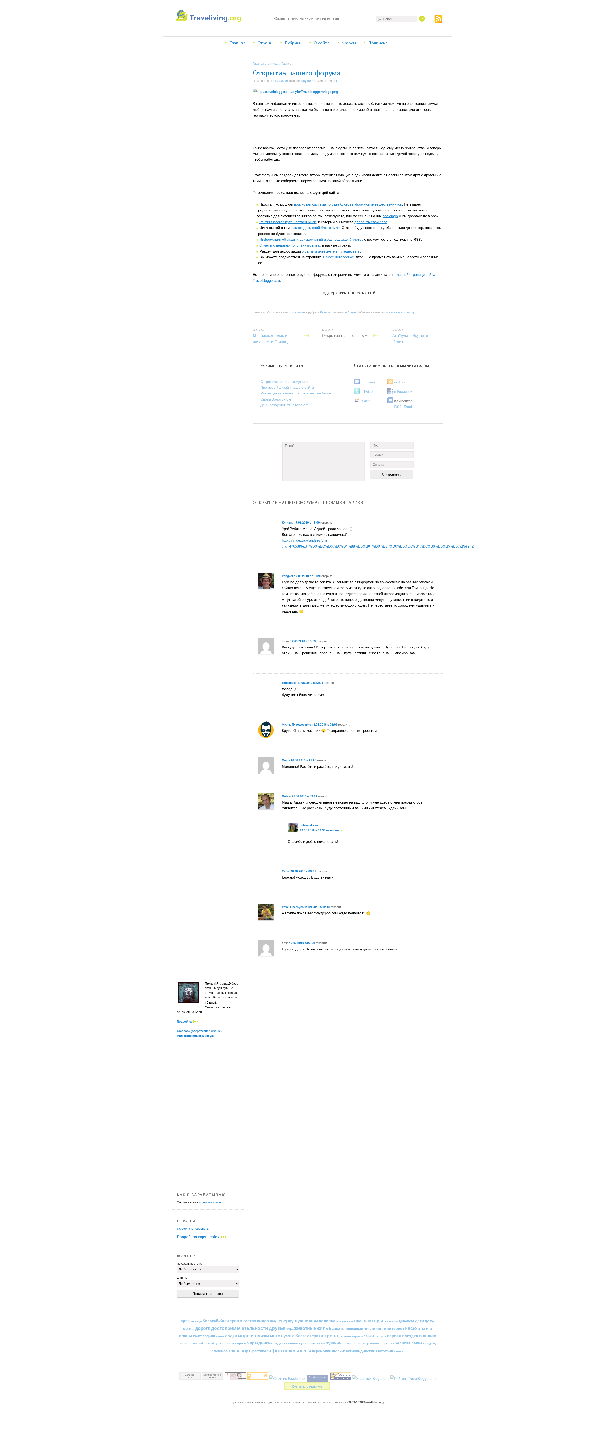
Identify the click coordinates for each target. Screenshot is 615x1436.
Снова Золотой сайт (277, 398)
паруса (380, 1336)
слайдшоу (429, 1343)
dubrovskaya (309, 825)
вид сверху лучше (289, 1321)
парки (368, 1335)
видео (263, 1321)
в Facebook (403, 391)
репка (416, 1343)
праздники (260, 1343)
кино (220, 1335)
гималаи (362, 1321)
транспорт (239, 1351)
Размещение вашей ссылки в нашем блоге (295, 392)
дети (419, 1321)
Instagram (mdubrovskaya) (195, 1036)
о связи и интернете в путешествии (330, 250)
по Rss (400, 381)
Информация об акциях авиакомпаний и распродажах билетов (311, 239)
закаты (339, 1328)
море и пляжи (253, 1335)
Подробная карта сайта (199, 1236)
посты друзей (237, 1343)
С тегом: (182, 1278)
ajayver (306, 81)
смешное (220, 1351)
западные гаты (359, 1328)
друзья (277, 1328)
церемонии (321, 1351)
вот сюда (390, 215)
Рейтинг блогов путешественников (287, 221)
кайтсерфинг (204, 1335)
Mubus (286, 796)
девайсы (406, 1321)
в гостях (248, 1321)
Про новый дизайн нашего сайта (287, 387)
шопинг (338, 1351)
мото (275, 1335)
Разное (286, 63)
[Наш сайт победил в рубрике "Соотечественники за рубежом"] (340, 1378)
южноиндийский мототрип (369, 1351)
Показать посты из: (190, 1263)
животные (305, 1328)
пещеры (185, 1343)
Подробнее (185, 1021)
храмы (292, 1351)
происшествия (312, 1343)
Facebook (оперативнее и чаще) (199, 1031)
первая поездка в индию (411, 1335)
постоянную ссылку (400, 312)
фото (277, 1350)
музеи (286, 1335)
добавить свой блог (370, 221)
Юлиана (287, 522)
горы (377, 1320)
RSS (398, 406)
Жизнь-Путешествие (296, 724)
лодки (231, 1335)
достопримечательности (239, 1328)
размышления (354, 1343)
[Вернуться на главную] (210, 20)
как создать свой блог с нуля (316, 227)
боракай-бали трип (221, 1321)
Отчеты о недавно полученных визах (290, 244)
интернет (395, 1328)
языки (398, 1351)
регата (389, 1343)
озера (312, 1335)
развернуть (185, 1228)
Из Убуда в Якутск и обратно (409, 336)
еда (289, 1328)
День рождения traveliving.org (284, 404)
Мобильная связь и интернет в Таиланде (272, 336)
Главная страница (265, 63)
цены (305, 1350)
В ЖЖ (366, 400)
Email (408, 406)
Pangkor (287, 576)
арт (184, 1321)
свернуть (202, 1228)
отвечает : (335, 830)
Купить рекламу (307, 1386)
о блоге (350, 312)
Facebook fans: (317, 1377)
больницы (195, 1321)
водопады (329, 1321)
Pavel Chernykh (293, 907)
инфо (411, 1328)
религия (402, 1343)
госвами (391, 1321)
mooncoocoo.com (211, 1202)
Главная (237, 42)
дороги (202, 1328)
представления (284, 1343)
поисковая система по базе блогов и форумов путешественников (348, 204)
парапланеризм (351, 1336)
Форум (349, 42)
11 (337, 81)
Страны (265, 42)
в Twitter (367, 391)
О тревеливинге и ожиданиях (284, 381)
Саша (286, 871)
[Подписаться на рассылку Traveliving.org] (438, 21)
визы (313, 1321)
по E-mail (368, 381)
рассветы (375, 1343)
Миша (286, 760)
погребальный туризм (209, 1343)
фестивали (261, 1351)
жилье (324, 1328)
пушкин (334, 1343)
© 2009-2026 (364, 1402)
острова (328, 1335)
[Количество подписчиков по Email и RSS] (287, 1378)
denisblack (289, 682)
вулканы (346, 1321)
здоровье (379, 1328)
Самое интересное (338, 256)
